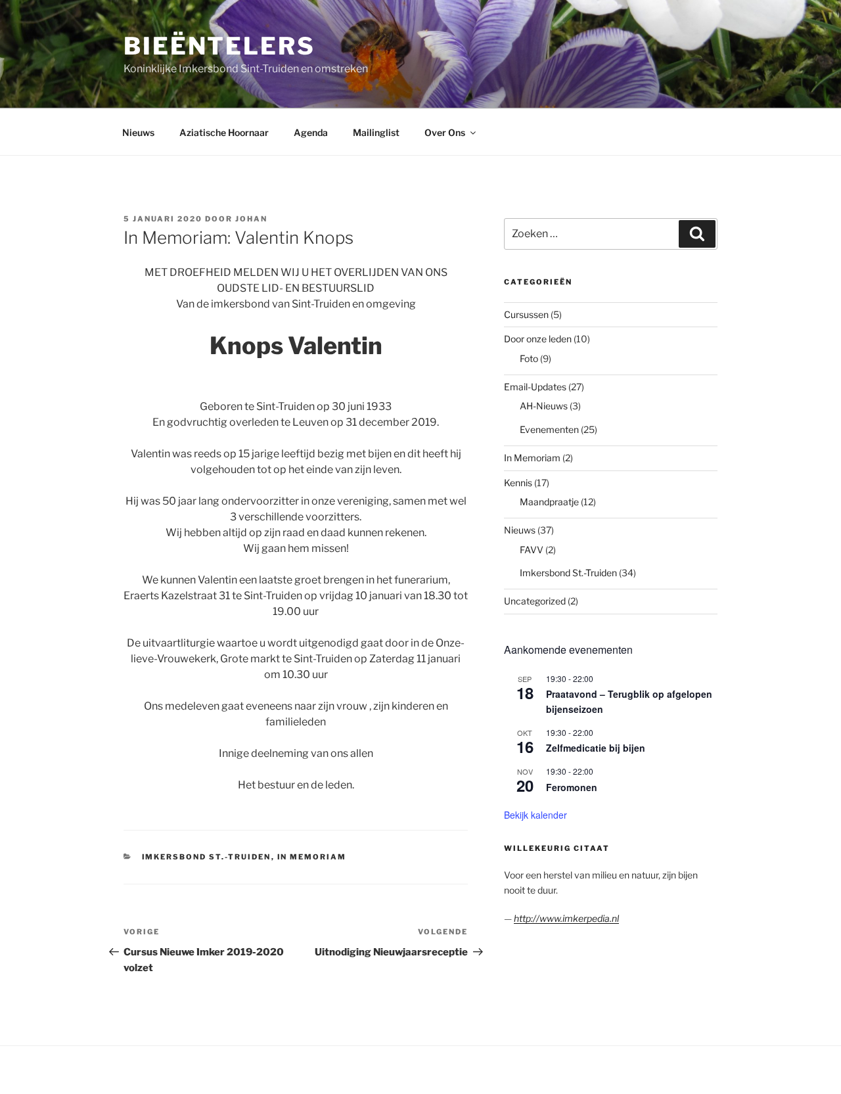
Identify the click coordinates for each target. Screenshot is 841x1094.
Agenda (311, 132)
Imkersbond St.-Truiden (206, 856)
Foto (529, 358)
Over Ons (444, 132)
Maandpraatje (549, 501)
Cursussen (526, 314)
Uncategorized (535, 600)
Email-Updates (535, 386)
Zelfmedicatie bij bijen (595, 747)
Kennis (518, 482)
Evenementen (549, 429)
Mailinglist (376, 132)
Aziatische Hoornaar (224, 132)
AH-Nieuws (544, 405)
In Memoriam (312, 856)
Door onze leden (538, 338)
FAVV (531, 549)
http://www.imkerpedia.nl (566, 918)
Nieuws (138, 132)
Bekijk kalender (535, 814)
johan (251, 218)
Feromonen (571, 787)
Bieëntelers (219, 46)
